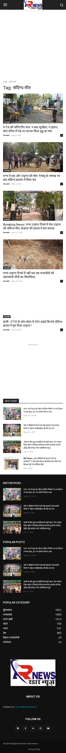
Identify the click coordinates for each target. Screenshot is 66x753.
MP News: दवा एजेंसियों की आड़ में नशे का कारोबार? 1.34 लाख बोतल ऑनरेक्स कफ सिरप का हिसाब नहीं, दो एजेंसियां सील (42, 461)
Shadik (6, 135)
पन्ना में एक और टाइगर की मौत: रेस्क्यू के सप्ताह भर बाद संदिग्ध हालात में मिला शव (31, 178)
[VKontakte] (48, 728)
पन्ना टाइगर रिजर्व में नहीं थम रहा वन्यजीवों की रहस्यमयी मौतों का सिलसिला (28, 275)
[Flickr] (33, 728)
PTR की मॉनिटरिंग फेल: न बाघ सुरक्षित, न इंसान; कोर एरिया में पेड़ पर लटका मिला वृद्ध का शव (30, 129)
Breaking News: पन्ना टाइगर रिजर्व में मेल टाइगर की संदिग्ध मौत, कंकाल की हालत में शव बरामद (32, 226)
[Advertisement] (33, 44)
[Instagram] (41, 728)
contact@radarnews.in (26, 706)
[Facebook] (25, 728)
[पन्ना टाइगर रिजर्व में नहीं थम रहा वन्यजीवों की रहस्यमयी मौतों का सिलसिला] (33, 254)
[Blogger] (18, 728)
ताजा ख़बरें (7, 122)
